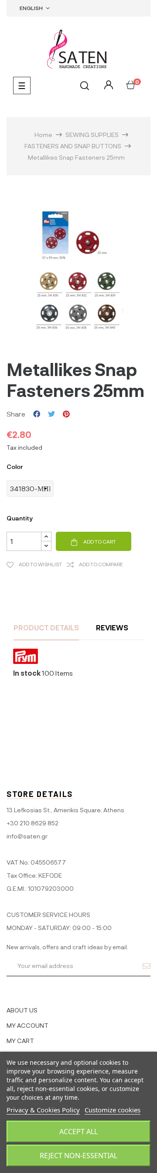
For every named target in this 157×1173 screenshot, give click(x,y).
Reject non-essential (78, 1155)
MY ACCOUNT (27, 1025)
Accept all (78, 1131)
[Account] (107, 85)
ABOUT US (22, 1010)
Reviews (112, 627)
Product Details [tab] (46, 627)
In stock (27, 673)
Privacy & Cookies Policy (43, 1109)
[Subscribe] (146, 965)
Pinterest (66, 414)
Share (36, 414)
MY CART (20, 1040)
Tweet (51, 414)
